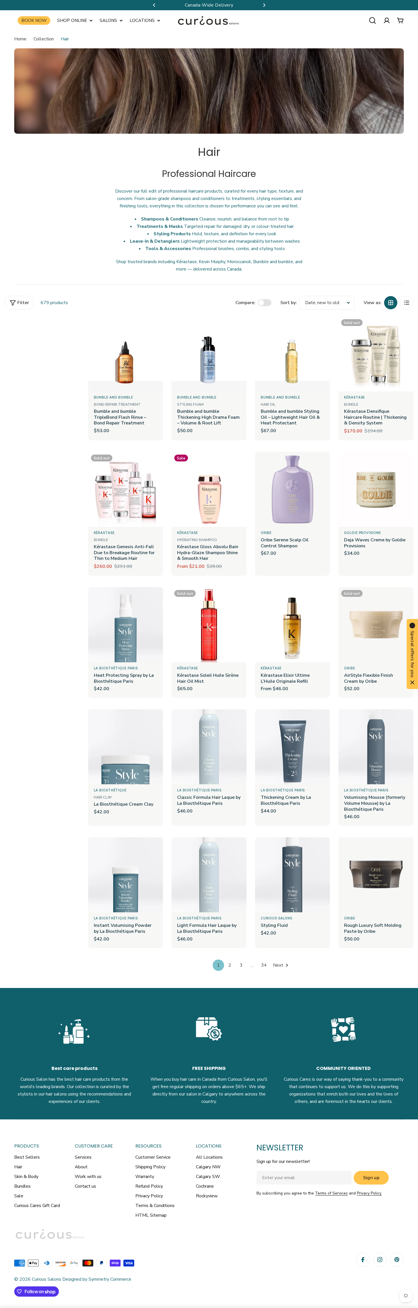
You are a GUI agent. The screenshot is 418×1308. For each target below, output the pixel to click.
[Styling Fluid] (292, 874)
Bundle (351, 404)
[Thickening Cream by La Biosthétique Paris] (292, 746)
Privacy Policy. (369, 1193)
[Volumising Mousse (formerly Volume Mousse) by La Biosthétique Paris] (375, 746)
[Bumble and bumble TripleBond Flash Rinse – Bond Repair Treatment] (125, 353)
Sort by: (288, 303)
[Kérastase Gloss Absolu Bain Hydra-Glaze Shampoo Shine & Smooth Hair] (209, 489)
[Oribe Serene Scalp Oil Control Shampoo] (292, 489)
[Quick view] (155, 329)
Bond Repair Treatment (117, 404)
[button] (154, 5)
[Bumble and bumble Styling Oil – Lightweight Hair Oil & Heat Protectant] (292, 353)
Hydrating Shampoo (197, 539)
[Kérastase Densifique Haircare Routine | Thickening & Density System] (375, 353)
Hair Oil (268, 404)
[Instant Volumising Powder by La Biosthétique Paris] (125, 874)
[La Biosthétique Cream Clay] (125, 746)
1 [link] (218, 965)
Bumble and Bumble (113, 397)
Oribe (266, 533)
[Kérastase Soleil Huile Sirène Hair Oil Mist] (209, 624)
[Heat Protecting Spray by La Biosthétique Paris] (125, 624)
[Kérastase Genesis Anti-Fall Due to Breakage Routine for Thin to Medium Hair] (125, 489)
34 (264, 965)
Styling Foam (190, 404)
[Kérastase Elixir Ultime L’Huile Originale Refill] (292, 624)
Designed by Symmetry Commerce (96, 1279)
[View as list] (406, 303)
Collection (44, 39)
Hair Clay (103, 797)
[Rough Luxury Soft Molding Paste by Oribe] (375, 874)
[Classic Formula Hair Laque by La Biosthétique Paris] (209, 746)
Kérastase (354, 397)
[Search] (372, 20)
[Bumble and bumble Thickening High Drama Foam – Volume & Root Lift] (209, 353)
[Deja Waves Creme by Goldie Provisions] (375, 489)
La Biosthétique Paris (116, 668)
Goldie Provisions (362, 533)
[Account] (386, 20)
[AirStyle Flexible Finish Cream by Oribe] (375, 624)
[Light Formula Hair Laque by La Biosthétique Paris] (209, 874)
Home (20, 39)
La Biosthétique (110, 790)
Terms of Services (331, 1193)
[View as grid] (391, 303)
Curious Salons (276, 918)
